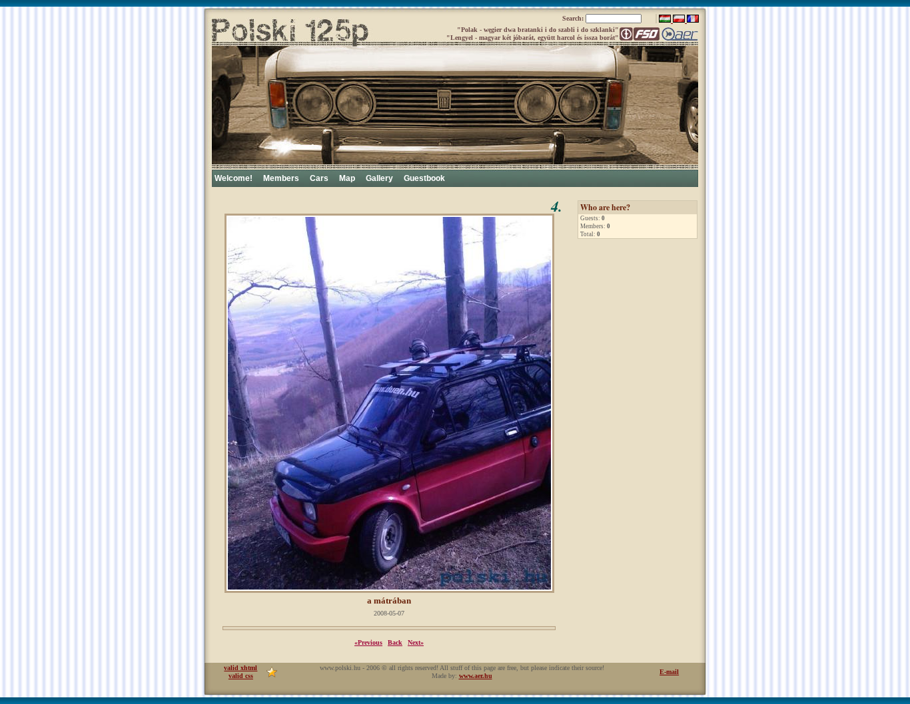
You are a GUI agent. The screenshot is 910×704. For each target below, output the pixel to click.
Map (347, 178)
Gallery (379, 178)
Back (395, 642)
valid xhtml (240, 667)
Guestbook (424, 178)
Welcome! (233, 178)
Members (281, 178)
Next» (416, 642)
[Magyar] (666, 20)
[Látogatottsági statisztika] (271, 675)
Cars (319, 178)
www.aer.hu (475, 675)
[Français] (693, 20)
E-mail (669, 671)
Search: (574, 18)
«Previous (368, 642)
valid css (240, 675)
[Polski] (680, 20)
